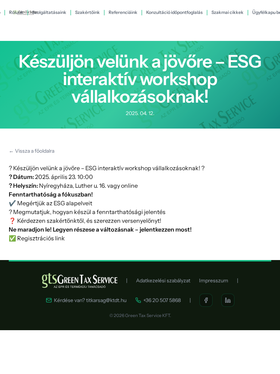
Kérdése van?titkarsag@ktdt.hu (90, 300)
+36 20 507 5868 (162, 300)
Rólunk (16, 12)
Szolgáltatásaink (49, 12)
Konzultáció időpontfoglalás (174, 12)
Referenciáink (123, 12)
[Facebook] (206, 300)
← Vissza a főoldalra (31, 151)
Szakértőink (87, 12)
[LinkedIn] (227, 300)
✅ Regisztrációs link (37, 238)
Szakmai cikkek (227, 12)
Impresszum (213, 280)
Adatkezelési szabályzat (163, 280)
